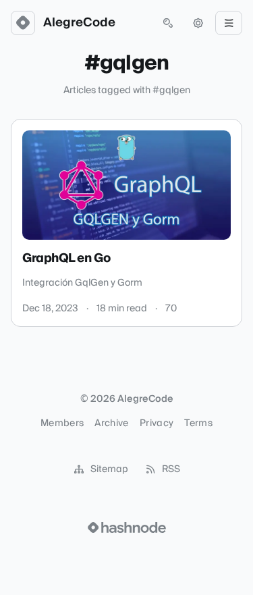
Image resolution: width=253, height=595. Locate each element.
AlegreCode (79, 23)
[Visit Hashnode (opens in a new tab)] (127, 527)
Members (62, 423)
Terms (198, 423)
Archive (111, 423)
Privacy (156, 423)
